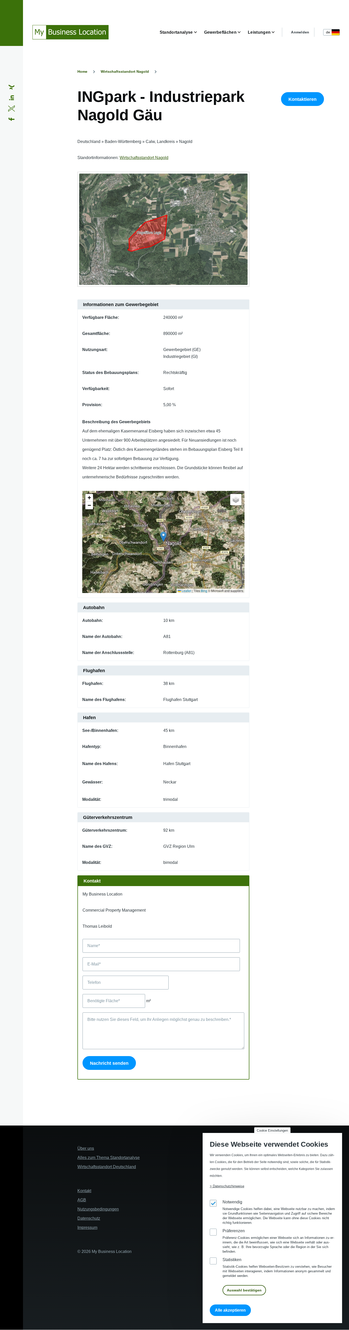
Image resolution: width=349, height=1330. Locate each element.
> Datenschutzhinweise (227, 1186)
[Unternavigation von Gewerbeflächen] (242, 32)
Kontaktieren (302, 99)
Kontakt (84, 1191)
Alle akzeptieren (230, 1310)
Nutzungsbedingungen (98, 1209)
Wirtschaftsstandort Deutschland (106, 1167)
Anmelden (300, 32)
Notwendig (232, 1202)
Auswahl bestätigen (244, 1290)
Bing (204, 590)
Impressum (87, 1227)
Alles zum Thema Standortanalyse (108, 1157)
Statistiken (232, 1260)
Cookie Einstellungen (272, 1130)
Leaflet (186, 590)
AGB (81, 1200)
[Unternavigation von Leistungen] (276, 32)
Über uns (85, 1148)
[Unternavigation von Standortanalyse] (198, 32)
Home (82, 71)
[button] (163, 536)
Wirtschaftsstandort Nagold (125, 71)
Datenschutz (88, 1218)
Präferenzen (234, 1231)
